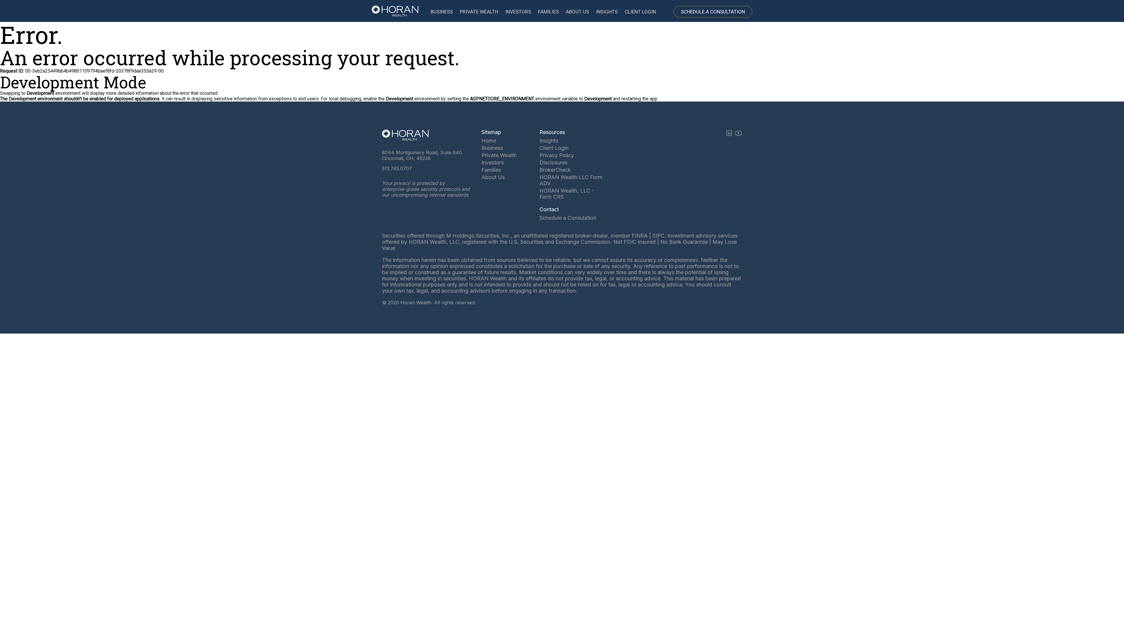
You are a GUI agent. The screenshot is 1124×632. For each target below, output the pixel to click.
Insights (548, 141)
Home (489, 141)
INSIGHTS (607, 12)
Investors (493, 162)
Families (491, 170)
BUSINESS (442, 12)
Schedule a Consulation (567, 218)
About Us (493, 177)
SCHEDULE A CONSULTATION (713, 12)
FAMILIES (548, 12)
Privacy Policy (556, 155)
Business (492, 148)
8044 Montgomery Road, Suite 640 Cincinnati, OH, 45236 (422, 155)
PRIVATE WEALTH (479, 12)
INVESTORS (518, 12)
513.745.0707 (397, 168)
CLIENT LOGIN (640, 12)
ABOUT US (577, 12)
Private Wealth (499, 155)
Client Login (553, 148)
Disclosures (553, 162)
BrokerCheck (555, 170)
